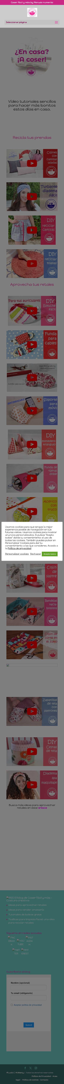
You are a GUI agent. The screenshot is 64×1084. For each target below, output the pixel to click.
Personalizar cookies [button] (17, 554)
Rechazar (35, 554)
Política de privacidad (19, 548)
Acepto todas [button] (50, 554)
